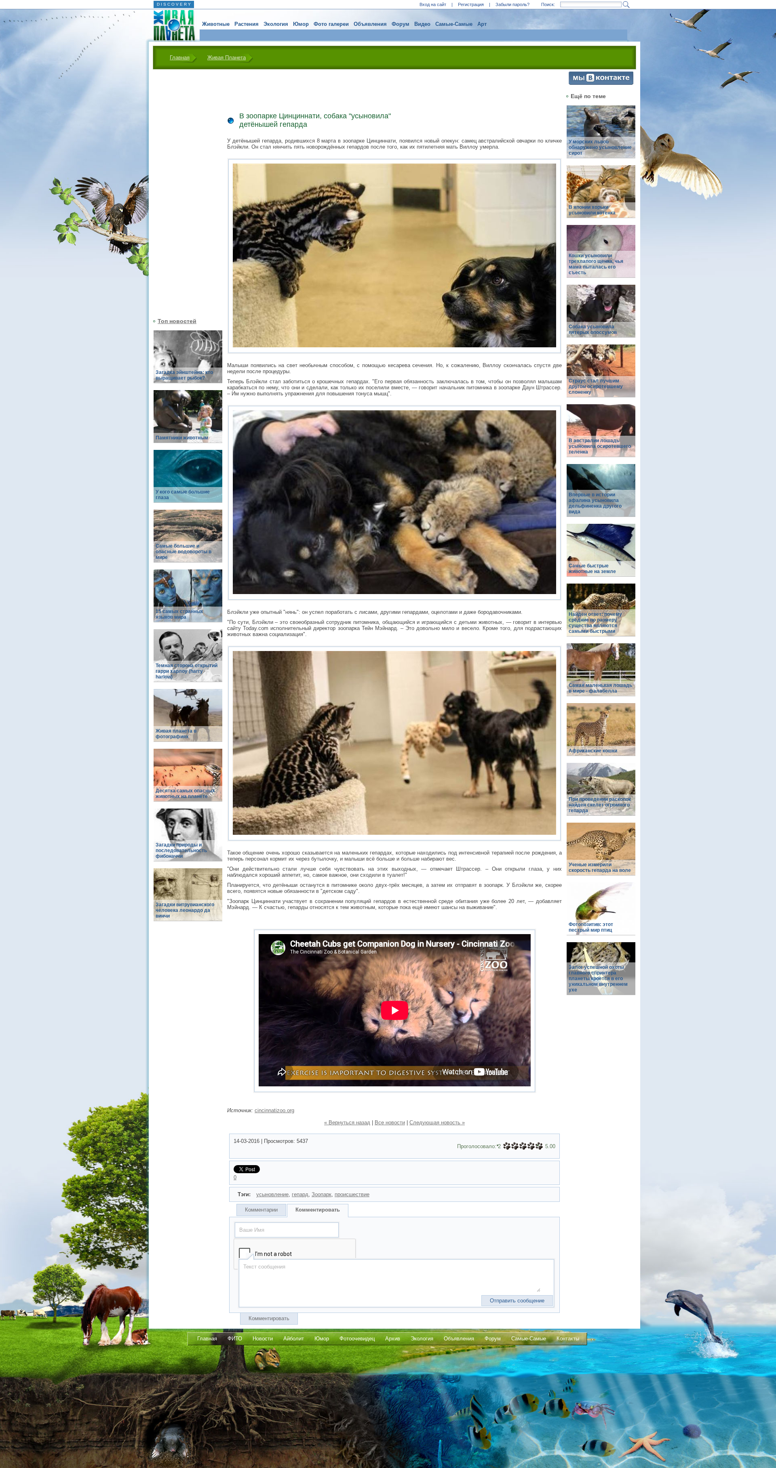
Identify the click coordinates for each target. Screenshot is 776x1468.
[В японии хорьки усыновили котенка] (601, 196)
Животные (216, 24)
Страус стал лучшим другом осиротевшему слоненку (596, 386)
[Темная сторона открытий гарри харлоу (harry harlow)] (188, 660)
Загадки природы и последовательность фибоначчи (181, 850)
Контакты (568, 1339)
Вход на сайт (433, 4)
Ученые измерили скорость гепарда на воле (600, 867)
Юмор (301, 24)
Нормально (523, 1146)
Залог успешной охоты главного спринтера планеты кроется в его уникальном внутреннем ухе (598, 978)
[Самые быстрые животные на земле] (601, 555)
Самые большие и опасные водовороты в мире (183, 551)
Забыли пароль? (512, 4)
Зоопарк (321, 1194)
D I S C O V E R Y (174, 4)
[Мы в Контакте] (601, 83)
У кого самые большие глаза (183, 494)
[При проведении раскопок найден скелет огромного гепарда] (601, 794)
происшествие (352, 1194)
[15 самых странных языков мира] (188, 600)
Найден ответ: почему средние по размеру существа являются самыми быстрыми (595, 622)
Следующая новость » (437, 1122)
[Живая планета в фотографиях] (188, 720)
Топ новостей (177, 321)
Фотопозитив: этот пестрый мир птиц (591, 927)
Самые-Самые (453, 24)
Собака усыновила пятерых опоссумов (593, 329)
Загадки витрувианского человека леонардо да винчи (185, 910)
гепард (300, 1194)
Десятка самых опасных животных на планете (185, 793)
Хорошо (531, 1146)
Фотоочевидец (357, 1339)
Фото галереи (331, 24)
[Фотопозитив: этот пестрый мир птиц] (601, 913)
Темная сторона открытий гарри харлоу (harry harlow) (186, 671)
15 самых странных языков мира (179, 614)
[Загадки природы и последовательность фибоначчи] (188, 839)
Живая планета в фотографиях (176, 733)
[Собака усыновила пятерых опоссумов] (601, 316)
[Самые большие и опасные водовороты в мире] (188, 540)
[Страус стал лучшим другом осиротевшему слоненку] (601, 375)
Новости (263, 1339)
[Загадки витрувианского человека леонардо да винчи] (188, 899)
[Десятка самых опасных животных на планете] (188, 780)
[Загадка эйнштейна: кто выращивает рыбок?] (188, 361)
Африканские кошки (593, 751)
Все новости (390, 1122)
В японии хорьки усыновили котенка (592, 210)
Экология (276, 24)
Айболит (293, 1339)
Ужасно (507, 1146)
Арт (482, 24)
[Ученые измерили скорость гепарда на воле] (601, 853)
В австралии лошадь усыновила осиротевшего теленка (600, 446)
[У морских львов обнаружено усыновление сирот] (601, 136)
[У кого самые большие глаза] (188, 481)
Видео (422, 24)
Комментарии (261, 1210)
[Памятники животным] (188, 421)
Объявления (370, 24)
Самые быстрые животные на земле (592, 568)
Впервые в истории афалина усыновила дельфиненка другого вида (595, 503)
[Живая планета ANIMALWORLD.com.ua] (171, 25)
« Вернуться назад (347, 1122)
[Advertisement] (183, 192)
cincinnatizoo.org (274, 1110)
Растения (246, 24)
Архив (392, 1339)
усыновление (272, 1194)
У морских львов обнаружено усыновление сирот (600, 147)
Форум (400, 24)
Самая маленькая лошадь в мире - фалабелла (600, 688)
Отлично (539, 1146)
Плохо (515, 1146)
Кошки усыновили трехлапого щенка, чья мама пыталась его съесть (596, 264)
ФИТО (235, 1339)
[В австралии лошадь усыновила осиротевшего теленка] (601, 435)
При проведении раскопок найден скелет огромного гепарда (600, 804)
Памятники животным (182, 438)
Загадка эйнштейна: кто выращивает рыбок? (184, 375)
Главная (180, 58)
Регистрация (471, 4)
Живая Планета (226, 58)
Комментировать (317, 1210)
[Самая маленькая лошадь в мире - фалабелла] (601, 674)
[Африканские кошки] (601, 734)
